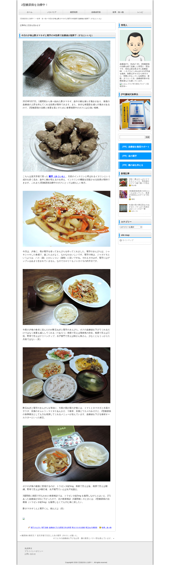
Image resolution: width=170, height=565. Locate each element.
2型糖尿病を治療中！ (85, 562)
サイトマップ (127, 240)
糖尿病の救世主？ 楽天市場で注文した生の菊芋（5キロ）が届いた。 (50, 535)
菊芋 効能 (44, 527)
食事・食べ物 (106, 527)
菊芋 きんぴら (36, 527)
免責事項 (28, 548)
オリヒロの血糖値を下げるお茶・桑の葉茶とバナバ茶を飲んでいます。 (83, 538)
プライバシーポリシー (34, 551)
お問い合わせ (30, 554)
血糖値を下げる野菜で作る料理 (60, 527)
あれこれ (134, 211)
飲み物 (133, 185)
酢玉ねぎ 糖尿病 (91, 527)
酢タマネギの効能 (78, 527)
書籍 (133, 199)
